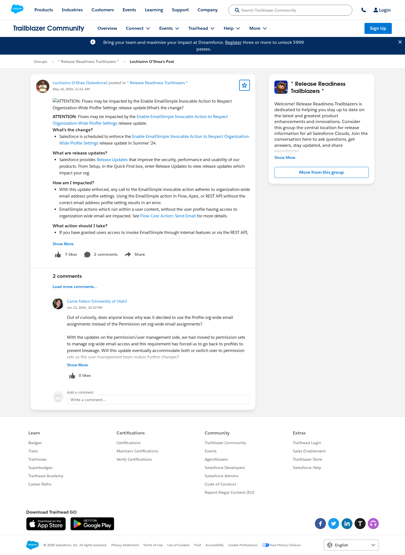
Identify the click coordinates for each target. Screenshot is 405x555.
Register (233, 42)
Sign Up (378, 28)
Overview (107, 28)
